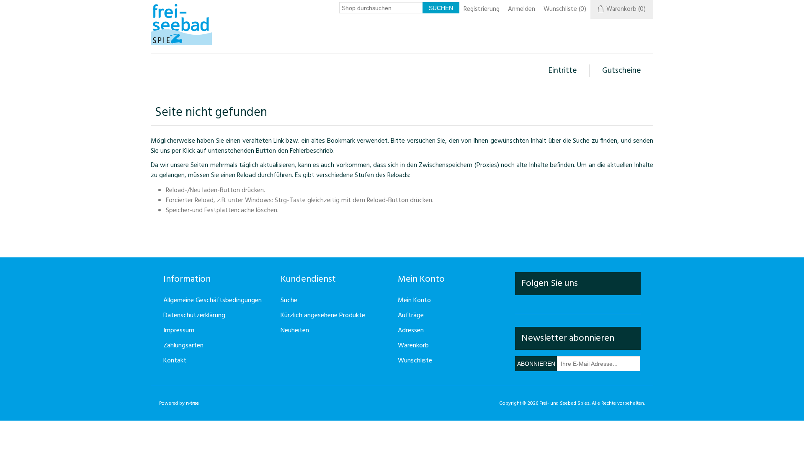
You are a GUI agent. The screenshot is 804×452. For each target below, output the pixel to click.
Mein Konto (414, 300)
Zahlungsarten (183, 345)
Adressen (411, 330)
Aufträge (411, 315)
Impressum (178, 330)
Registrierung (482, 9)
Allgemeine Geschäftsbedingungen (212, 300)
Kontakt (174, 360)
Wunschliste (415, 360)
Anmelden (521, 9)
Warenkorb (413, 345)
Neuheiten (295, 330)
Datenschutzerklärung (194, 315)
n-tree (192, 403)
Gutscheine (621, 70)
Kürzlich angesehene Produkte (323, 315)
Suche (289, 300)
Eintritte (563, 70)
